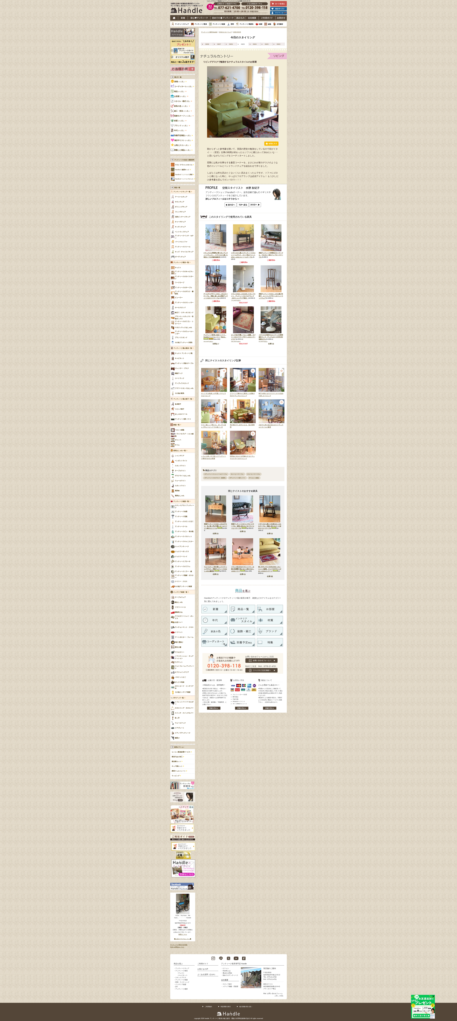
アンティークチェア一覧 (181, 192)
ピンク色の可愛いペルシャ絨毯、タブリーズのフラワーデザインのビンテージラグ (243, 337)
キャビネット (183, 975)
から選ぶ (179, 82)
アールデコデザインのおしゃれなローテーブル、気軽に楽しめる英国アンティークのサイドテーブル (216, 296)
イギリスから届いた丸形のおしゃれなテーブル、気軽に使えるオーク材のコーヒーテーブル (269, 526)
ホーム (174, 18)
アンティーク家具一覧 (181, 262)
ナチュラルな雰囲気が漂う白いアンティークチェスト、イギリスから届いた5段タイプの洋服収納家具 (216, 255)
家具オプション (179, 747)
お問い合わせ (281, 18)
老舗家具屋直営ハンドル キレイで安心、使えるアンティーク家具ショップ (187, 8)
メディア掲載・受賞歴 (230, 986)
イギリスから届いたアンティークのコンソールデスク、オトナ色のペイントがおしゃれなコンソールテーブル (243, 255)
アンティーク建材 (181, 989)
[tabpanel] (242, 102)
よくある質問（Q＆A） (206, 974)
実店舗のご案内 (269, 968)
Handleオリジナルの (184, 174)
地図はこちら (182, 934)
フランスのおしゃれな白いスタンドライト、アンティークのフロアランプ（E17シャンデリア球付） (243, 296)
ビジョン (226, 968)
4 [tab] (248, 139)
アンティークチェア (182, 24)
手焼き (183, 165)
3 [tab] (244, 139)
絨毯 (269, 24)
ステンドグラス (180, 977)
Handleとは (227, 971)
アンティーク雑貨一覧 (181, 501)
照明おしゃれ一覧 (179, 450)
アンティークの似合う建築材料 (184, 160)
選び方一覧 (177, 77)
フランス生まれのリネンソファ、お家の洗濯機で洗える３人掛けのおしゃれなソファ (242, 569)
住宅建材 (280, 24)
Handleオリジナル (184, 179)
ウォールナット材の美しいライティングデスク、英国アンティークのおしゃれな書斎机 (215, 569)
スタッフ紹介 (227, 984)
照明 (232, 24)
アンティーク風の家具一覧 (182, 348)
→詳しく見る (278, 996)
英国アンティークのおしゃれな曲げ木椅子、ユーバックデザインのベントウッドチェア (271, 296)
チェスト (181, 973)
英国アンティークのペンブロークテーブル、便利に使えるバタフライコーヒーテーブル (242, 526)
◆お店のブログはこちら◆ (182, 939)
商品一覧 (177, 187)
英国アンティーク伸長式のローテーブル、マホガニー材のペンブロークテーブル (271, 255)
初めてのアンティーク (230, 975)
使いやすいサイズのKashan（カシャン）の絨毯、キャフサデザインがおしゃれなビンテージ (269, 569)
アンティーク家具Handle (209, 32)
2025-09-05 (237, 32)
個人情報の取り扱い (245, 1006)
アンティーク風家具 (246, 24)
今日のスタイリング (225, 32)
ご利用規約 (208, 1006)
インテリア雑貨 (180, 984)
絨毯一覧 (176, 425)
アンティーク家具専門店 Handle (234, 964)
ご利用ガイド (267, 18)
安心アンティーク (199, 18)
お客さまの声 (202, 969)
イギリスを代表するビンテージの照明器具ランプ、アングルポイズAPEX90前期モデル (271, 337)
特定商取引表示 (226, 1006)
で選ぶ (182, 101)
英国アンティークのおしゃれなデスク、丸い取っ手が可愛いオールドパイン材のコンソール (215, 526)
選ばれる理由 (227, 973)
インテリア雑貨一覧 (180, 592)
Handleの (182, 170)
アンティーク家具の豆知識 (178, 945)
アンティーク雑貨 (219, 24)
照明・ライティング (182, 982)
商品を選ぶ (178, 964)
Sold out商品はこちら (177, 947)
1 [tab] (237, 139)
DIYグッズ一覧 (178, 698)
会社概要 (252, 18)
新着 (183, 18)
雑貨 (260, 24)
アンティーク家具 (201, 24)
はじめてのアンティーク (222, 18)
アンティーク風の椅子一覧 (182, 399)
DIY (176, 987)
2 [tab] (241, 139)
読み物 (240, 18)
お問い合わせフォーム (275, 993)
